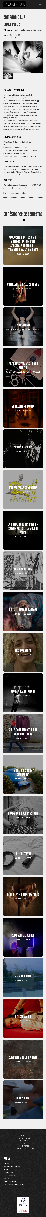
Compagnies (23, 1141)
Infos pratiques (23, 1146)
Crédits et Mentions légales (23, 1149)
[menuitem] (40, 4)
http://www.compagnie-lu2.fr (14, 193)
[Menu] (40, 4)
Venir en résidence (23, 1138)
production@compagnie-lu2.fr (15, 188)
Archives (23, 1143)
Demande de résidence (11, 1166)
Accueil (6, 1163)
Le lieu (23, 1136)
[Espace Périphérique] (14, 4)
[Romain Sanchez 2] (23, 57)
